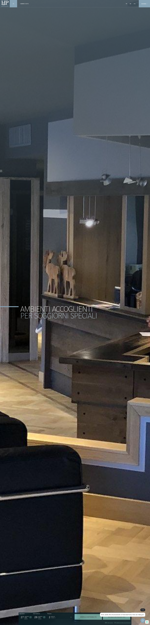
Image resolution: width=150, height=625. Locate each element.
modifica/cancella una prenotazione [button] (123, 622)
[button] (26, 617)
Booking (144, 3)
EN (130, 3)
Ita (135, 3)
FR (126, 3)
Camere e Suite (24, 3)
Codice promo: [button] (110, 622)
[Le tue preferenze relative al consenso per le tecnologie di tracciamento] (147, 622)
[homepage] (5, 3)
